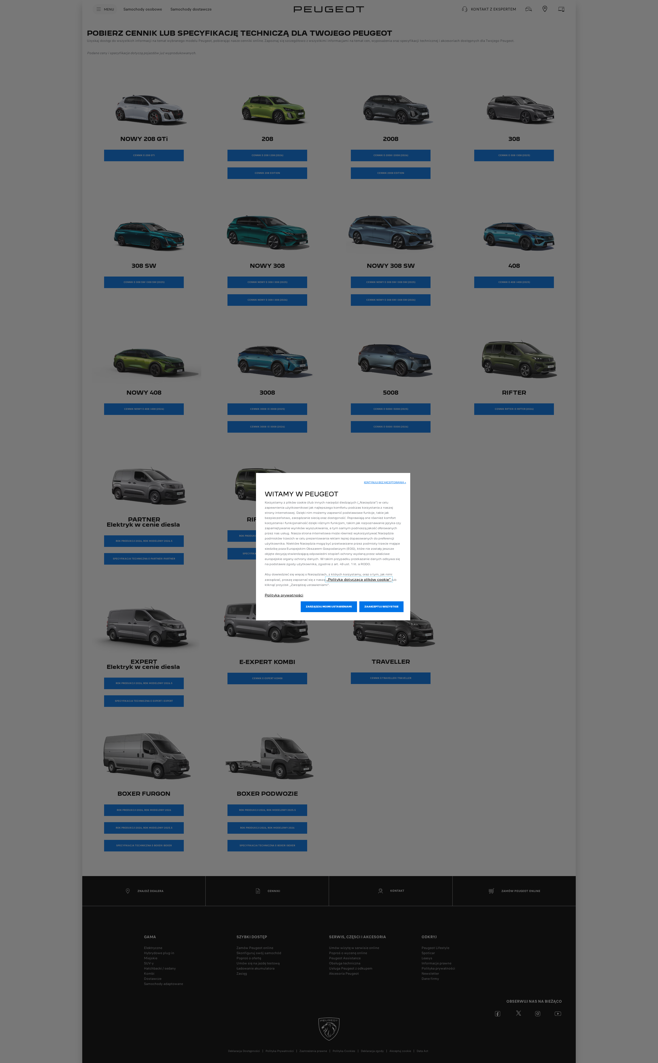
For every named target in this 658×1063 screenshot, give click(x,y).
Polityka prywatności (284, 595)
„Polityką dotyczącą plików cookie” (359, 579)
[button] (385, 482)
